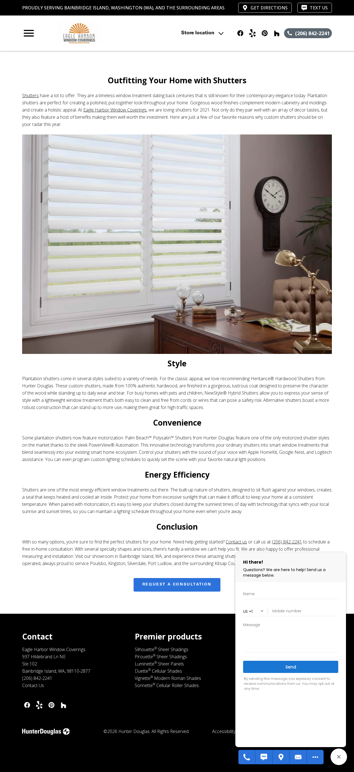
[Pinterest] (51, 705)
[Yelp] (39, 705)
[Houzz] (64, 705)
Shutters (30, 95)
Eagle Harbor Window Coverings (115, 110)
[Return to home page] (117, 33)
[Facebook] (27, 705)
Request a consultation (177, 585)
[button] (28, 33)
